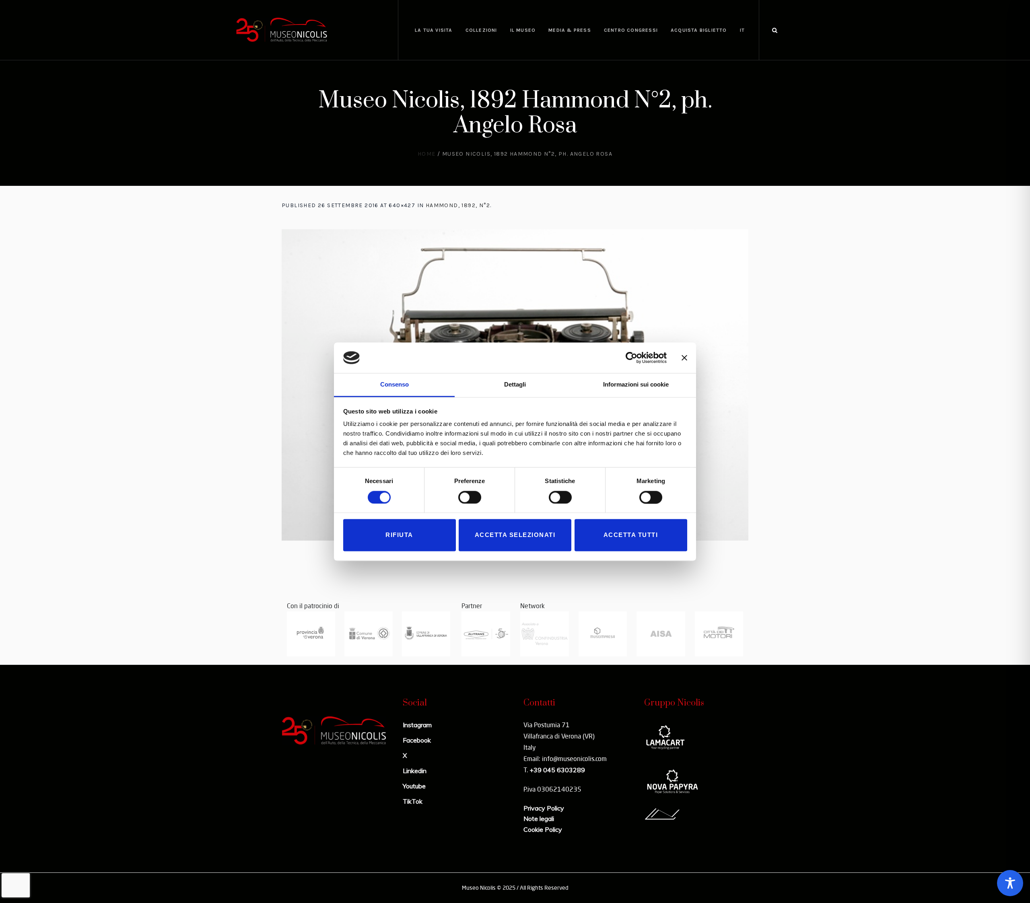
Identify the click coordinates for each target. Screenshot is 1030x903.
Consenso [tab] (394, 384)
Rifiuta (399, 535)
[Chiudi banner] (684, 357)
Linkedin (414, 771)
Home (427, 153)
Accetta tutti (631, 535)
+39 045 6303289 (557, 770)
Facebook (417, 740)
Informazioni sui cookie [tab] (636, 384)
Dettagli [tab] (515, 384)
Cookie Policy (542, 829)
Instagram (417, 725)
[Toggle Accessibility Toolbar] (1010, 883)
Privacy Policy (543, 808)
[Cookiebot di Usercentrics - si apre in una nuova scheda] (631, 358)
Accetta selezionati (515, 535)
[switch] (469, 497)
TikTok (412, 801)
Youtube (414, 786)
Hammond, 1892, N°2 (458, 205)
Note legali (538, 819)
